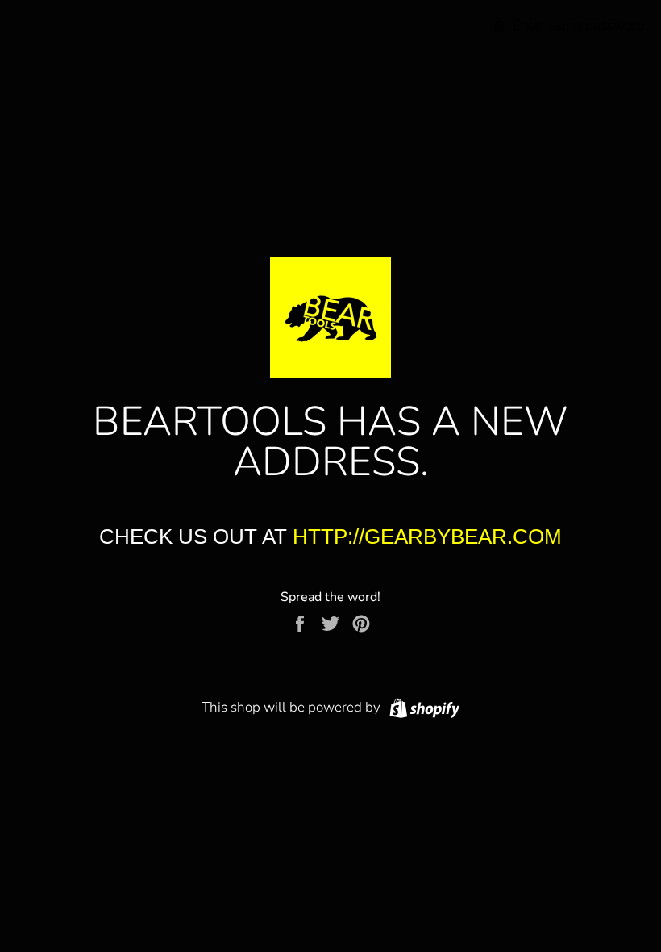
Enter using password (577, 25)
